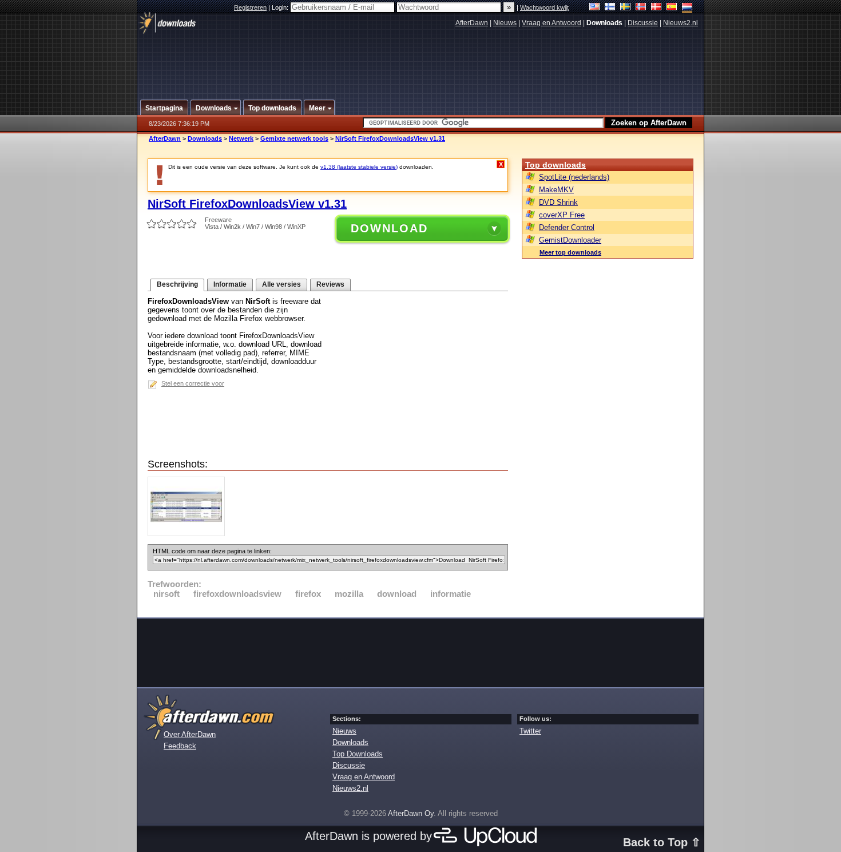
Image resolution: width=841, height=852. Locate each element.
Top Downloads (357, 754)
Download (389, 228)
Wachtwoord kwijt (544, 7)
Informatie (230, 284)
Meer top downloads (570, 252)
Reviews (330, 284)
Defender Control (566, 227)
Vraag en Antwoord (551, 23)
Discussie (643, 23)
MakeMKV (556, 189)
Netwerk (241, 138)
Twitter (530, 731)
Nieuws (505, 23)
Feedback (180, 746)
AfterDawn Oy (411, 813)
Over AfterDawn (190, 734)
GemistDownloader (570, 240)
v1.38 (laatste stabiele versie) (359, 167)
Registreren (250, 7)
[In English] (594, 8)
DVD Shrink (558, 202)
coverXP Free (562, 215)
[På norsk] (641, 8)
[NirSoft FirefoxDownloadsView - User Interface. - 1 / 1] (189, 533)
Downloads (205, 138)
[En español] (672, 8)
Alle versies (281, 284)
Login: (281, 7)
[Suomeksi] (610, 8)
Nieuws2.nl (680, 23)
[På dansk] (656, 8)
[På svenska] (625, 8)
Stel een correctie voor (192, 383)
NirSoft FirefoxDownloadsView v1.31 (390, 138)
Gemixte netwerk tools (294, 138)
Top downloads (555, 164)
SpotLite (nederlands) (574, 177)
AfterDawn (471, 23)
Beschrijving (177, 284)
